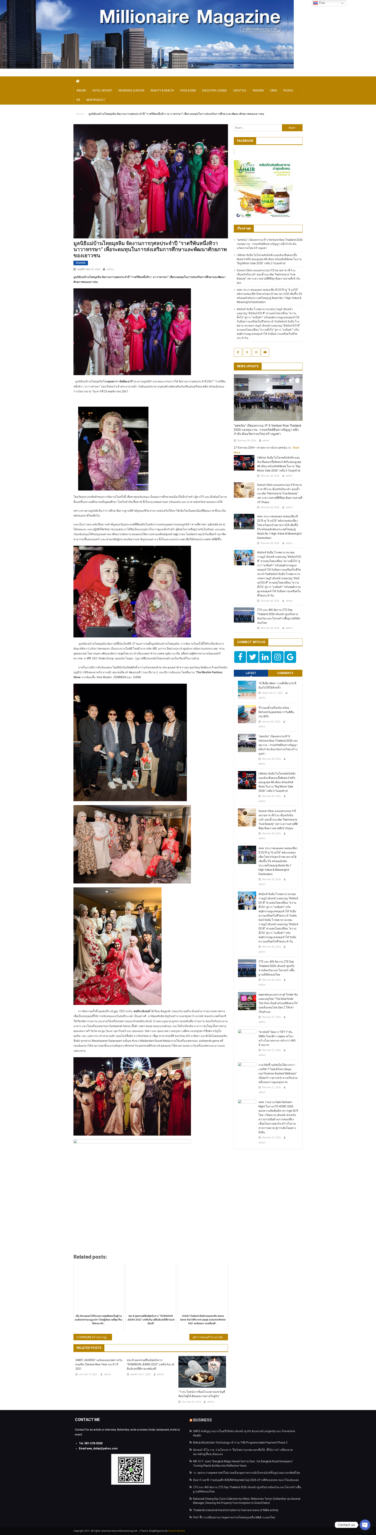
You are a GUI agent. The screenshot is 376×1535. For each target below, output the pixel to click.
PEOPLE (288, 90)
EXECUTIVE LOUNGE (214, 90)
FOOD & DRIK (188, 90)
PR (78, 99)
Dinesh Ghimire (176, 1531)
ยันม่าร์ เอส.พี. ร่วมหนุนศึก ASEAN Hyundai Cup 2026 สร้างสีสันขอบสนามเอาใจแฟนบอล (246, 1480)
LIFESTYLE (239, 90)
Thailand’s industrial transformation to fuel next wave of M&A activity (235, 1510)
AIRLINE (81, 90)
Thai (321, 3)
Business (202, 1420)
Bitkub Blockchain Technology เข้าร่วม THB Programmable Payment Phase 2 (240, 1442)
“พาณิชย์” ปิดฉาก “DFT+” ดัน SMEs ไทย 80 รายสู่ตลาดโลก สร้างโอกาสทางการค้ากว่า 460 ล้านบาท (277, 1038)
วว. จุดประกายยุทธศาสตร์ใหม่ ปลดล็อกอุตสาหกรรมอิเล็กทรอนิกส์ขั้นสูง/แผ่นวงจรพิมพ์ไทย (246, 1472)
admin (110, 269)
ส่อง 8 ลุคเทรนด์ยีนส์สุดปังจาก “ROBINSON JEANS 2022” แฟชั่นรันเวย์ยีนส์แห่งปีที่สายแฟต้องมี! (150, 1364)
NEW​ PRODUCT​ (95, 99)
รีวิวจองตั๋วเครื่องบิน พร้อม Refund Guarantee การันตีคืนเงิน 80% (276, 712)
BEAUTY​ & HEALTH (162, 90)
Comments (285, 673)
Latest (251, 673)
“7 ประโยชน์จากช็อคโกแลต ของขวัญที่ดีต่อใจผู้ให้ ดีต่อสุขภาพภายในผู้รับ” (201, 1394)
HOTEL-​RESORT (102, 90)
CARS (273, 90)
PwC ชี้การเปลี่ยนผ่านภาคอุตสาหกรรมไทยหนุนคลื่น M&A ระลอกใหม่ (234, 1517)
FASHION (258, 90)
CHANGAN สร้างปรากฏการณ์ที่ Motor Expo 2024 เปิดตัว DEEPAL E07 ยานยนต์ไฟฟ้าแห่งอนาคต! (95, 1337)
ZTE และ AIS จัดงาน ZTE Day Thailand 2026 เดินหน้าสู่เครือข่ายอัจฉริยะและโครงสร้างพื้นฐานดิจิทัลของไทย (278, 616)
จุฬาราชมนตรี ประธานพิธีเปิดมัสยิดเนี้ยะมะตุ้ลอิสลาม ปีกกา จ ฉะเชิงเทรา (210, 1337)
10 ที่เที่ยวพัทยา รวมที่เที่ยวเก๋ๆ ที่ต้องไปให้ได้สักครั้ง (277, 685)
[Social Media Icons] (240, 657)
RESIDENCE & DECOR (131, 90)
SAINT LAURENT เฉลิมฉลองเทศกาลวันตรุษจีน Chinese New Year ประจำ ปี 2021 (98, 1364)
